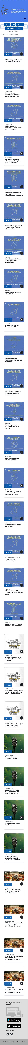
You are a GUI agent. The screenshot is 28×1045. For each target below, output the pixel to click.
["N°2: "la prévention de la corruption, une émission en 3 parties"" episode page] (14, 942)
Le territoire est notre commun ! (13, 525)
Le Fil (13, 24)
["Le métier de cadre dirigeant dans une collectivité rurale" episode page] (14, 776)
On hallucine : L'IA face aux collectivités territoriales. (13, 260)
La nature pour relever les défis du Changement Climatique (14, 194)
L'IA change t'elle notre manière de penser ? (13, 60)
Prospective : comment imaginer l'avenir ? (13, 757)
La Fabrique (20, 24)
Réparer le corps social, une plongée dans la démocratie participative (13, 227)
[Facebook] (7, 1034)
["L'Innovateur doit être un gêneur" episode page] (14, 278)
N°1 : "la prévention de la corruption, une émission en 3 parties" (14, 991)
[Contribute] (25, 19)
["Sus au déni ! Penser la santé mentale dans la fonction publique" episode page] (14, 478)
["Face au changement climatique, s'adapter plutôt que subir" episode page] (14, 146)
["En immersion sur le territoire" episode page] (14, 810)
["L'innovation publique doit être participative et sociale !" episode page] (14, 577)
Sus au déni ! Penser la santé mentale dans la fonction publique (13, 493)
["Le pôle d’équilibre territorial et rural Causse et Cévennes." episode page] (14, 843)
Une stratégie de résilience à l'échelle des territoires (13, 360)
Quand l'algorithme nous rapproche (12, 459)
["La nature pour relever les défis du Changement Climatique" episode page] (14, 179)
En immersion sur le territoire (12, 824)
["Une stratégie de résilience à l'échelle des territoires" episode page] (14, 345)
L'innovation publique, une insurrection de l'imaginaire (13, 393)
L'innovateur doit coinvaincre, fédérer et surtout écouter (13, 127)
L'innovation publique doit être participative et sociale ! (14, 592)
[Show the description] (21, 54)
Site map (16, 1041)
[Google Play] (14, 1020)
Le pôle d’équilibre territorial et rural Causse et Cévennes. (12, 858)
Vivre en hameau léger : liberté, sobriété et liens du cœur (13, 659)
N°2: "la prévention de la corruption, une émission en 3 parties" (14, 957)
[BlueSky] (11, 1034)
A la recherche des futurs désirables (12, 326)
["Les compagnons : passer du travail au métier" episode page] (14, 411)
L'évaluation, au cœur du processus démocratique (13, 559)
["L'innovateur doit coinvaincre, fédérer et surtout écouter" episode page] (14, 112)
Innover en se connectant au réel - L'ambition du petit (12, 94)
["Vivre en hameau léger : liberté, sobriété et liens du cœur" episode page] (14, 644)
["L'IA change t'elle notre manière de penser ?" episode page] (14, 46)
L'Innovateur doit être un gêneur (13, 293)
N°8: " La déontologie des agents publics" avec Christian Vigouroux (13, 891)
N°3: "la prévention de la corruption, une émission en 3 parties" (14, 924)
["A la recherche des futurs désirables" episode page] (14, 312)
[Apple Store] (14, 1026)
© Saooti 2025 (7, 1041)
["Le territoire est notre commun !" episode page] (14, 511)
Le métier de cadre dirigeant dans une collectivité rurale (12, 791)
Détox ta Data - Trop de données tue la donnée (13, 625)
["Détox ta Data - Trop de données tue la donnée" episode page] (14, 610)
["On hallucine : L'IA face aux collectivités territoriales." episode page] (14, 245)
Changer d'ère (10, 28)
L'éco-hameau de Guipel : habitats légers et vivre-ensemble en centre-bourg (14, 725)
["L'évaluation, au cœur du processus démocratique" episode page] (14, 544)
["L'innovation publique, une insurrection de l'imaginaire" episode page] (14, 378)
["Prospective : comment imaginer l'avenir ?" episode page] (14, 743)
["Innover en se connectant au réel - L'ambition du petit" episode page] (14, 79)
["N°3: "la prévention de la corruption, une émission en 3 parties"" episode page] (14, 909)
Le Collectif (19, 28)
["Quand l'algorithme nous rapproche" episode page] (14, 444)
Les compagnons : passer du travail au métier (12, 426)
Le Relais (7, 24)
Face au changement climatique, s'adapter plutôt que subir (13, 161)
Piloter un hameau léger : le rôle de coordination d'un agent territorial (14, 692)
